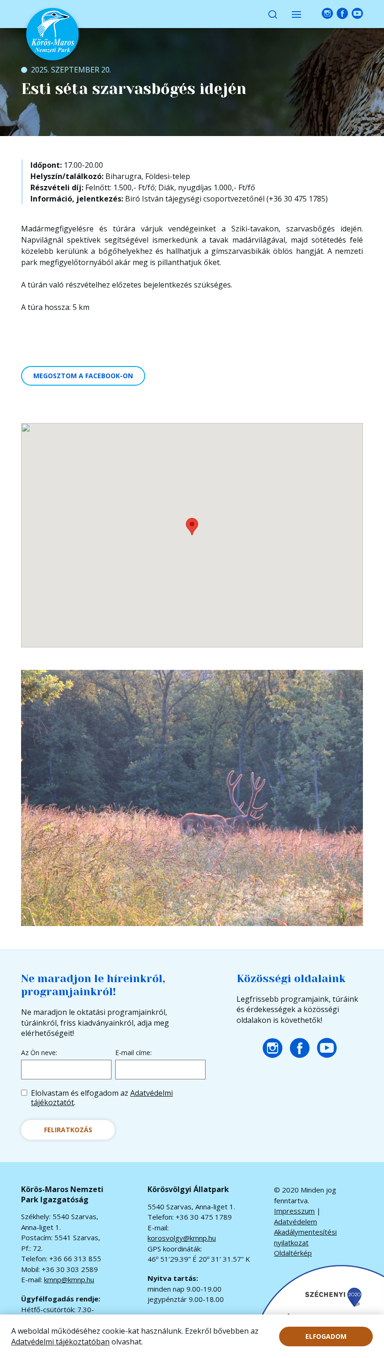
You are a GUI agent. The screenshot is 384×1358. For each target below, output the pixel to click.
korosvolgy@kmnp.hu (182, 1238)
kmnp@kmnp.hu (69, 1279)
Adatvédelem (295, 1221)
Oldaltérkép (293, 1252)
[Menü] (296, 14)
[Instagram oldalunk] (327, 14)
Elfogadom (326, 1336)
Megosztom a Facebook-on (83, 375)
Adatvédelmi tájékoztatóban (60, 1341)
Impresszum (294, 1210)
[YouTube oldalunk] (357, 14)
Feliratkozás (68, 1129)
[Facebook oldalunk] (342, 14)
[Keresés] (272, 14)
